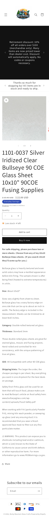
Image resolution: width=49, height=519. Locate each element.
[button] (6, 15)
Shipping (5, 205)
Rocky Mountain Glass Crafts (20, 514)
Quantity (5, 210)
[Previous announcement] (5, 53)
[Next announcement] (44, 53)
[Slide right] (31, 146)
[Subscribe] (39, 491)
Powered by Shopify (38, 514)
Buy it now (24, 240)
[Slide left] (18, 146)
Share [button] (7, 464)
